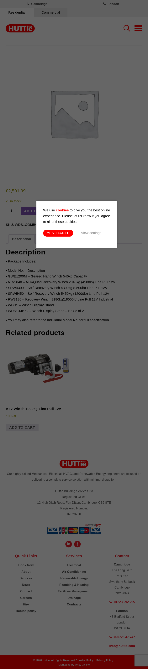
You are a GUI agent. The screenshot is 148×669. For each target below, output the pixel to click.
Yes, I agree (58, 233)
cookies (62, 210)
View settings (91, 233)
